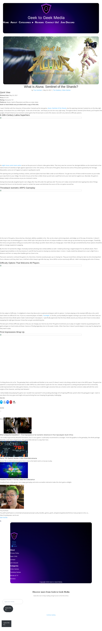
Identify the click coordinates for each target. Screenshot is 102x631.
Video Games (66, 90)
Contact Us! (52, 22)
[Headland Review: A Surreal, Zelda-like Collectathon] (14, 477)
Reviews (39, 22)
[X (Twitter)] (0, 521)
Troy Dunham (37, 90)
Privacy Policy (14, 553)
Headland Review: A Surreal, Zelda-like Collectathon (17, 479)
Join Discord (67, 22)
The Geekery (57, 90)
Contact (12, 559)
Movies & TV (14, 575)
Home (6, 22)
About (13, 22)
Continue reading (51, 615)
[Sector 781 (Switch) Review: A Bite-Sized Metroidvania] (14, 456)
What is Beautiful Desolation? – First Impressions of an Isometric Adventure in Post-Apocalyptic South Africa (36, 435)
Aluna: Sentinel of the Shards (57, 108)
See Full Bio (3, 517)
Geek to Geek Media (46, 17)
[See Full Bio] (51, 519)
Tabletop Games (15, 572)
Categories (25, 22)
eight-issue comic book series (11, 165)
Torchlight (46, 315)
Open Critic (13, 556)
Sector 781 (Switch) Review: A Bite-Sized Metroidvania (18, 458)
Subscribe (8, 608)
